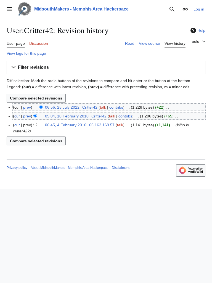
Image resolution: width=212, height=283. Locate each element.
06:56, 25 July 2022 (62, 107)
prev (27, 107)
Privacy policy (17, 168)
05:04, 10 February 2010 (67, 116)
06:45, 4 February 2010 (65, 125)
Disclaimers (120, 168)
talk (103, 107)
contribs (116, 107)
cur (17, 116)
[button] (9, 9)
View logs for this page (26, 53)
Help (201, 30)
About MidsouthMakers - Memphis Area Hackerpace (69, 168)
